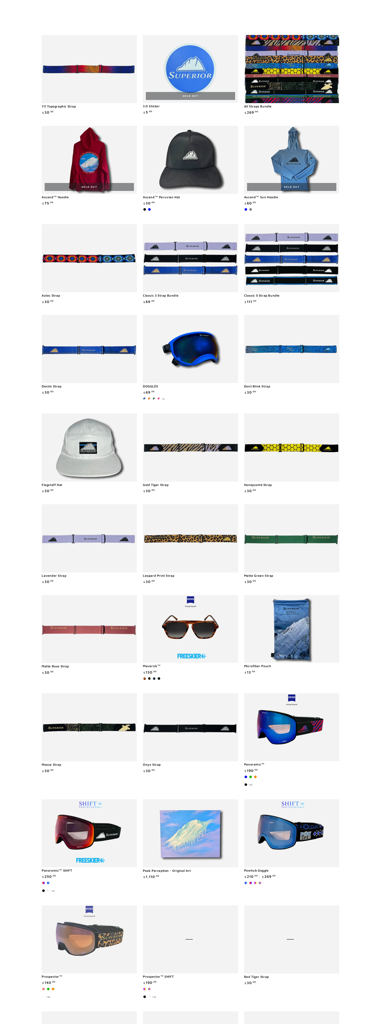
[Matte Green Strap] (291, 538)
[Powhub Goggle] (291, 833)
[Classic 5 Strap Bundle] (291, 258)
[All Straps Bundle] (291, 69)
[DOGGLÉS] (190, 349)
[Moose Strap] (89, 727)
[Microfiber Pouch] (291, 629)
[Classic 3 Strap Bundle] (190, 258)
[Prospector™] (89, 939)
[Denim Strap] (89, 349)
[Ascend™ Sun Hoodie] (291, 160)
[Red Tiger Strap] (291, 939)
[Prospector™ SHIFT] (190, 939)
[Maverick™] (190, 629)
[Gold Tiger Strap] (190, 447)
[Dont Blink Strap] (291, 349)
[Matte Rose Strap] (89, 629)
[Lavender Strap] (89, 538)
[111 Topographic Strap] (89, 69)
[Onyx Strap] (190, 727)
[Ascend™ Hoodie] (89, 160)
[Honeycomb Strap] (291, 447)
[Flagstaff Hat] (89, 447)
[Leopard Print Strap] (190, 538)
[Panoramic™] (291, 727)
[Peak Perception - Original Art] (190, 833)
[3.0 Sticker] (190, 69)
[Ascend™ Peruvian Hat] (190, 160)
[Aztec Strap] (89, 258)
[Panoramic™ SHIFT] (89, 833)
